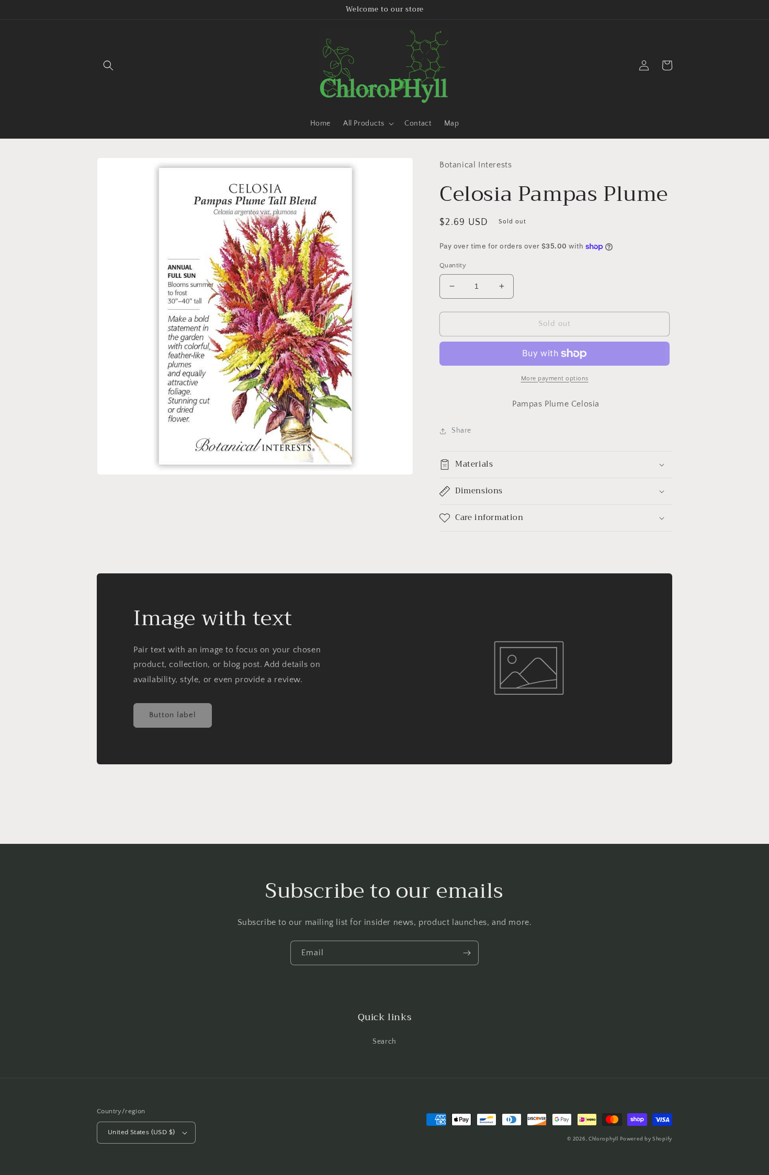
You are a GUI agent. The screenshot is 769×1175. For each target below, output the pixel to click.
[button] (108, 65)
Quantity (452, 265)
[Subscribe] (466, 953)
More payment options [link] (555, 378)
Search (384, 1041)
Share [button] (461, 430)
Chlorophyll (603, 1139)
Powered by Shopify (646, 1139)
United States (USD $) (141, 1132)
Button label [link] (172, 714)
